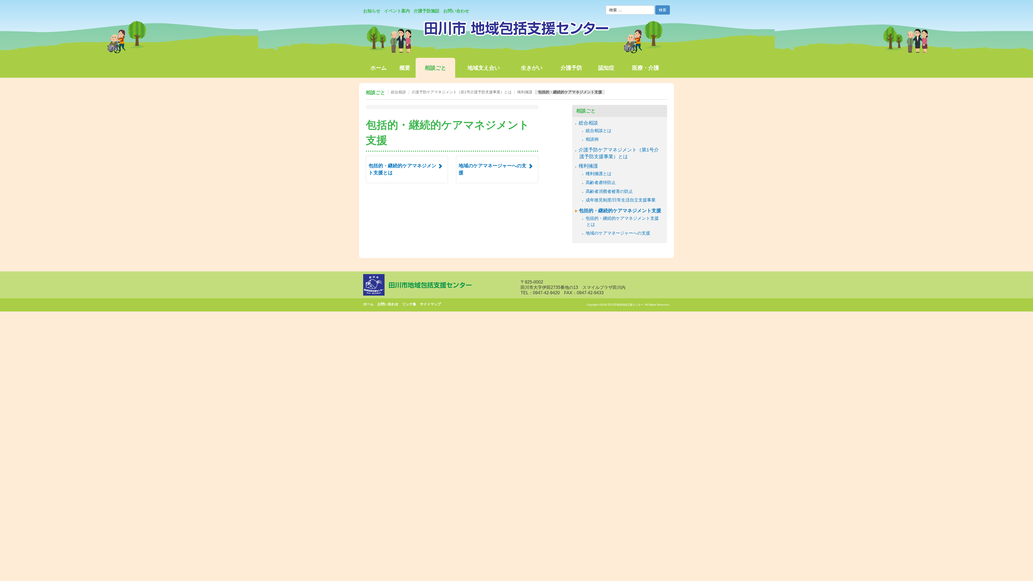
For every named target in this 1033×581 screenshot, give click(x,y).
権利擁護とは (598, 173)
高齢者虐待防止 (601, 182)
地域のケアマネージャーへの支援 (618, 233)
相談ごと (375, 92)
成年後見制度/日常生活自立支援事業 (621, 200)
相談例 (592, 139)
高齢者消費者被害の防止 (609, 191)
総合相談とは (598, 130)
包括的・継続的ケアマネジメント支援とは (622, 221)
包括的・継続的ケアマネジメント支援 (570, 92)
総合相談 (398, 92)
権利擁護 (524, 92)
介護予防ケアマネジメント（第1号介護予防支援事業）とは (462, 92)
